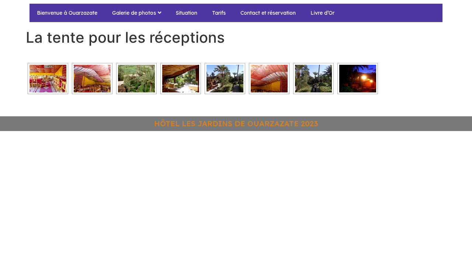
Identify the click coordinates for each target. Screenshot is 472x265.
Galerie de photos (134, 13)
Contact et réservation (268, 13)
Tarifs (219, 13)
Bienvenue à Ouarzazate (67, 13)
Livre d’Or (322, 13)
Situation (186, 13)
